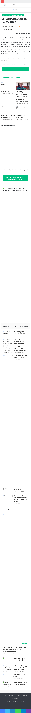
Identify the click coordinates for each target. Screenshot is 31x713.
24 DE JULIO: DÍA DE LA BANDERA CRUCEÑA (20, 683)
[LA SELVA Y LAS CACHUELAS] (23, 110)
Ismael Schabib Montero (18, 15)
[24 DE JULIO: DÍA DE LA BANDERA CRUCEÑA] (7, 684)
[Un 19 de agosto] (8, 86)
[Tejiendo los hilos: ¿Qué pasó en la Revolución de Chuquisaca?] (7, 668)
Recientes (6, 326)
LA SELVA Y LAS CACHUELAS (20, 116)
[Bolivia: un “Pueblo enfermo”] (7, 677)
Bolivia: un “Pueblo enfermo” (19, 675)
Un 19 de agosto (6, 91)
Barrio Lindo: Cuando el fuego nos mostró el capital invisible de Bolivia (20, 498)
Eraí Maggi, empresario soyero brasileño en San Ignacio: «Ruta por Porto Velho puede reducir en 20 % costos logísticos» (22, 96)
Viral (14, 326)
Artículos (4, 15)
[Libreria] (15, 9)
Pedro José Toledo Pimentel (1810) (19, 659)
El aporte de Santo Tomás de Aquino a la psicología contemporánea (14, 649)
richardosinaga (20, 701)
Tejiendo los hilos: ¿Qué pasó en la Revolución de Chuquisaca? (20, 668)
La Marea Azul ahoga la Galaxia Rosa (8, 116)
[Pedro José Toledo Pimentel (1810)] (7, 660)
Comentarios (24, 326)
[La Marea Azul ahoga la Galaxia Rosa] (8, 110)
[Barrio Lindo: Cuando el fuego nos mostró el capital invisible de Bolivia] (8, 498)
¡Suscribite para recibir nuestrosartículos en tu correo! (15, 178)
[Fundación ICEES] (9, 5)
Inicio (9, 15)
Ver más (15, 69)
